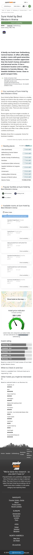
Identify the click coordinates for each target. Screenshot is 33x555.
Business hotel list (23, 334)
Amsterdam (16, 514)
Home (3, 10)
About (17, 502)
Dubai (16, 527)
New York (16, 538)
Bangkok (16, 531)
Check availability (24, 227)
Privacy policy (16, 504)
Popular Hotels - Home (16, 500)
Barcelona (16, 516)
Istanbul (16, 529)
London (16, 518)
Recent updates (16, 507)
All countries (16, 545)
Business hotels (23, 10)
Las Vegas (16, 540)
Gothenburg (15, 10)
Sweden (8, 10)
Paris (16, 520)
